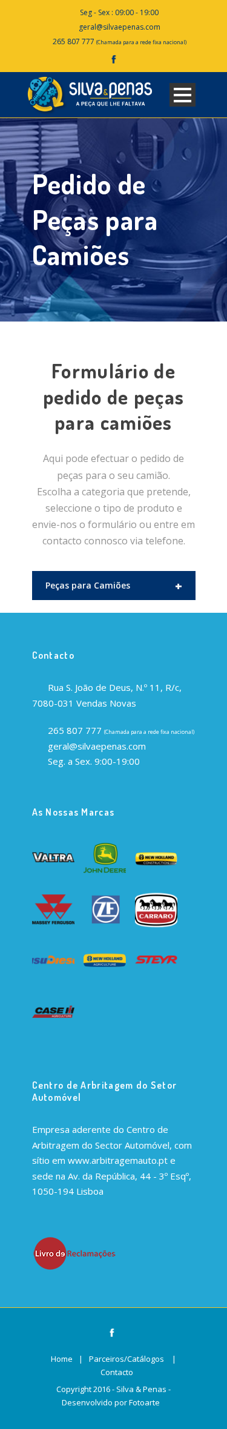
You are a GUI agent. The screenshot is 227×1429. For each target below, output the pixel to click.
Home (62, 1358)
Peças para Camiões (113, 586)
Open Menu (182, 95)
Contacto (116, 1372)
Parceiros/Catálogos (126, 1358)
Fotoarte (144, 1402)
